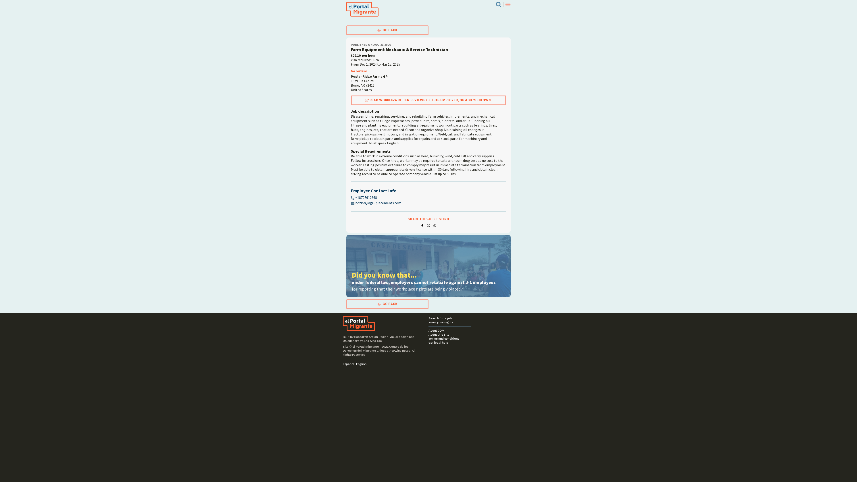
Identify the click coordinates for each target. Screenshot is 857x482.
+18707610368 (366, 197)
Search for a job (440, 318)
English (361, 364)
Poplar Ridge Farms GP (369, 76)
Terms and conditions (443, 338)
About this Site (438, 334)
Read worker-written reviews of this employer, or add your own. (431, 100)
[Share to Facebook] (422, 225)
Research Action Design (371, 337)
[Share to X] (428, 225)
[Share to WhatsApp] (435, 225)
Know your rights (440, 322)
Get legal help (438, 342)
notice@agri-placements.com (378, 203)
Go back (390, 30)
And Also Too (373, 341)
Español (348, 364)
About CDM (436, 330)
